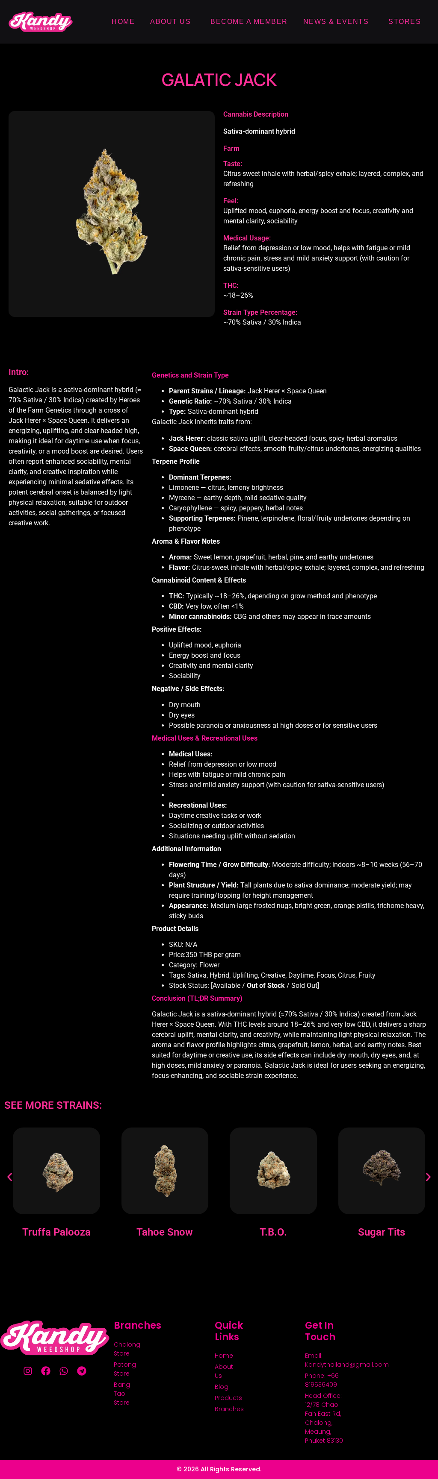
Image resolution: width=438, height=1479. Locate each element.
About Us (224, 1371)
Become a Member (249, 21)
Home (123, 21)
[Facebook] (45, 1371)
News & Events (336, 21)
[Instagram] (28, 1371)
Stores (404, 21)
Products (225, 1398)
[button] (9, 1177)
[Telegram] (81, 1371)
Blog (221, 1386)
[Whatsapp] (63, 1371)
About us (170, 21)
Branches (225, 1409)
